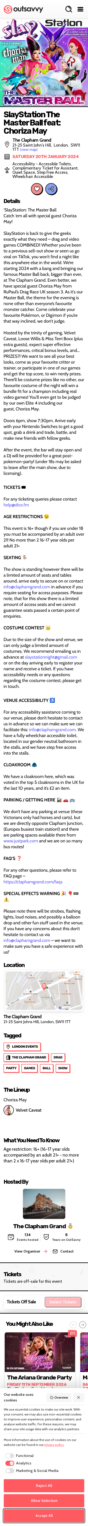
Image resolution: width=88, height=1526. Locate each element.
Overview (61, 1397)
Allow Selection (44, 1500)
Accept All (44, 1515)
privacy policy (54, 1445)
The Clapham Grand (39, 1226)
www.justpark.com (21, 841)
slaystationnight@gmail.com (51, 657)
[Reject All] (78, 1397)
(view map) (29, 149)
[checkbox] (19, 1456)
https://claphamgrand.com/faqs (33, 882)
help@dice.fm (16, 505)
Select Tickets (63, 1302)
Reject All (44, 1485)
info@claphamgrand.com (27, 587)
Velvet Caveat (29, 1110)
